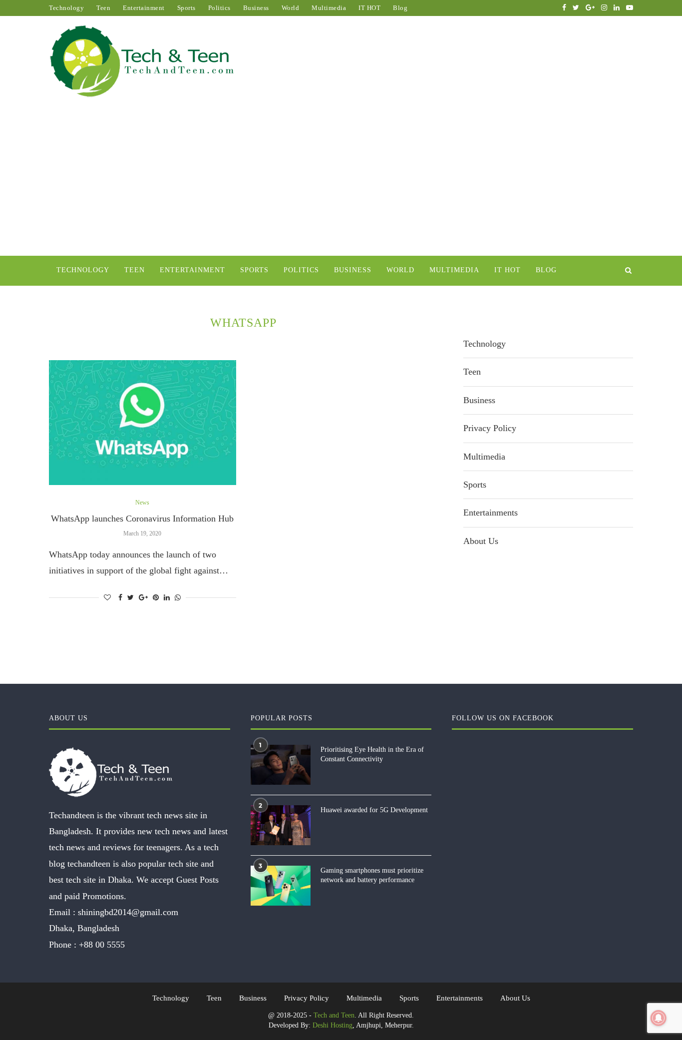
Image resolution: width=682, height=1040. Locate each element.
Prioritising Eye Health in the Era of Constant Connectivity (372, 754)
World (291, 7)
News (142, 502)
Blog (400, 7)
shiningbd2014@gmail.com (128, 912)
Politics (219, 7)
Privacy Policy (489, 428)
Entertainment (144, 7)
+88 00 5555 (102, 945)
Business (256, 7)
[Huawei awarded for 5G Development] (281, 825)
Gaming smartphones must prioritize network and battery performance (372, 875)
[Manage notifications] (659, 1018)
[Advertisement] (341, 181)
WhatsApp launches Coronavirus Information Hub (142, 518)
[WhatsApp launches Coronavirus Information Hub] (142, 422)
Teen (103, 7)
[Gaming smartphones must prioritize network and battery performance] (281, 886)
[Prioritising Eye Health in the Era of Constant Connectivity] (281, 765)
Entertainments (490, 513)
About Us (480, 541)
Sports (186, 7)
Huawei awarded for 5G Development (374, 810)
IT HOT (369, 7)
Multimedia (329, 7)
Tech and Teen (334, 1015)
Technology (66, 7)
